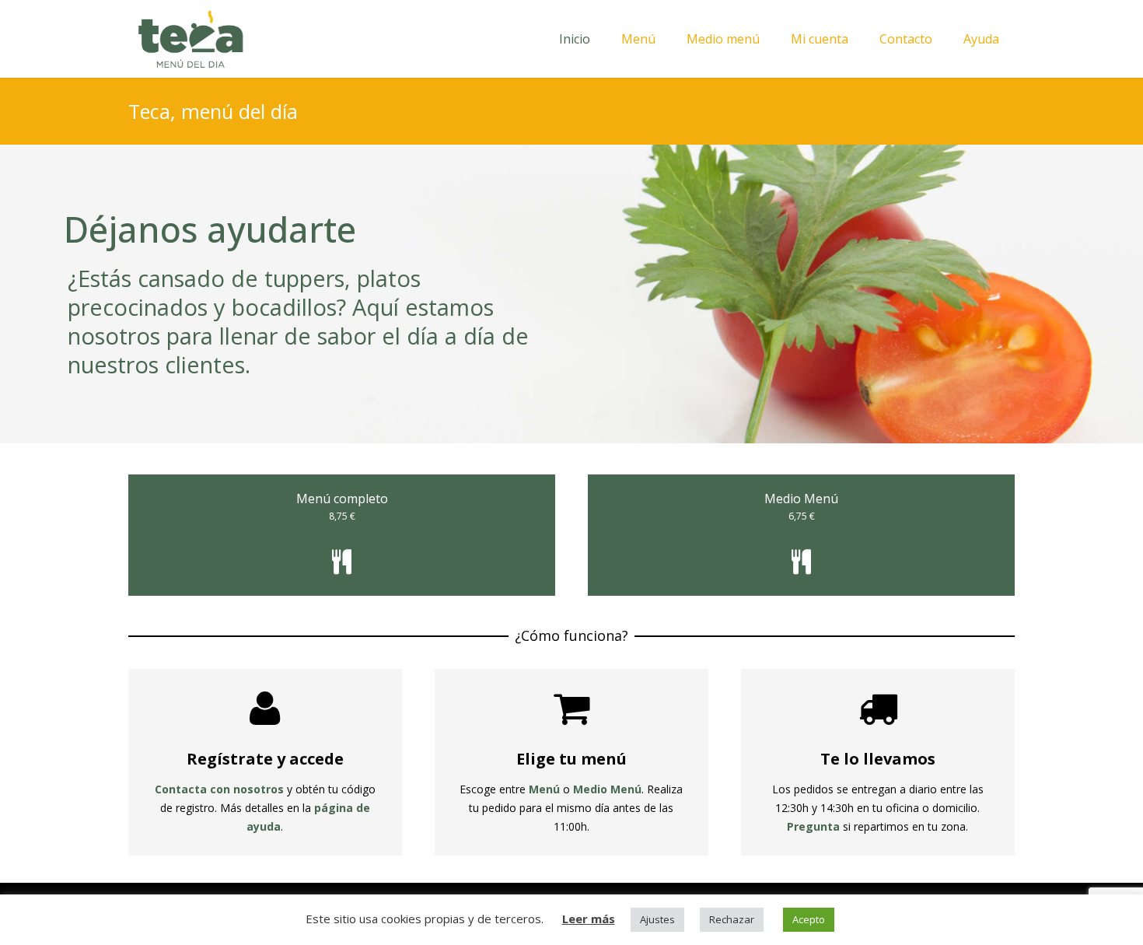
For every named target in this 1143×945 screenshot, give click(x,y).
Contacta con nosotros (219, 789)
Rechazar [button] (731, 919)
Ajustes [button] (657, 919)
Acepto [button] (808, 919)
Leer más (588, 918)
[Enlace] (190, 39)
